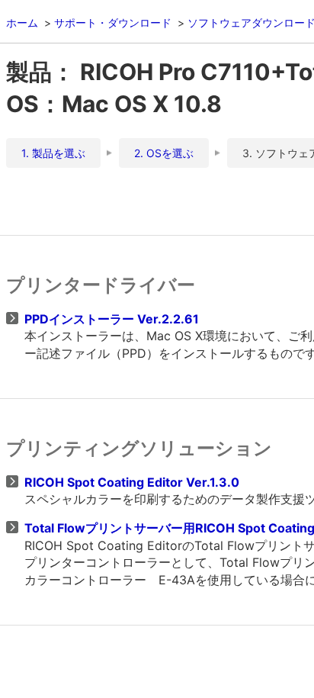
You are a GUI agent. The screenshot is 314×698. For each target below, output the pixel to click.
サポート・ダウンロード (112, 22)
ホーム (22, 22)
